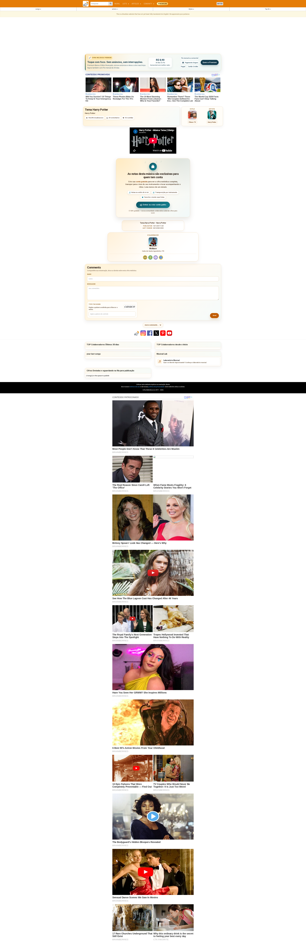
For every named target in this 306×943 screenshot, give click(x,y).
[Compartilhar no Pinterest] (163, 333)
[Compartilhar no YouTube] (169, 333)
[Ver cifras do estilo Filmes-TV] (192, 115)
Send (214, 315)
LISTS (126, 4)
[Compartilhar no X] (156, 333)
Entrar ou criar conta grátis (154, 205)
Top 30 (267, 9)
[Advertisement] (153, 36)
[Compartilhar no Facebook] (150, 333)
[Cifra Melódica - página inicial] (86, 4)
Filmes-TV (192, 122)
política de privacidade (156, 387)
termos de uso (135, 387)
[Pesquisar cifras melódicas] (111, 4)
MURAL (117, 4)
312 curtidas (129, 118)
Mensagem (91, 284)
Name (89, 274)
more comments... (152, 325)
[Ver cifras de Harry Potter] (212, 115)
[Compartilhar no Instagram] (143, 333)
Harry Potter (90, 113)
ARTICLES (136, 4)
